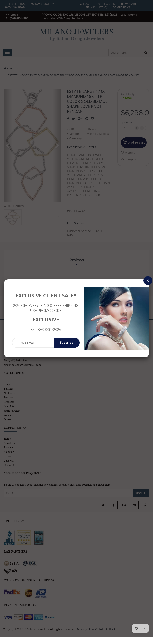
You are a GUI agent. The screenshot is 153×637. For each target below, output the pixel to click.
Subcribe (67, 342)
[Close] (147, 280)
